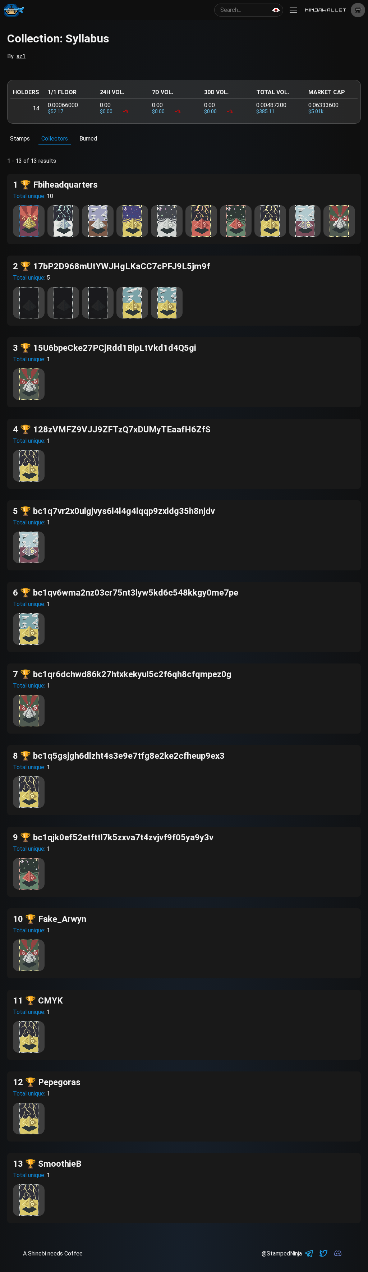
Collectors (54, 138)
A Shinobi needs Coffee (53, 1253)
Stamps (20, 138)
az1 (21, 56)
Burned (88, 138)
